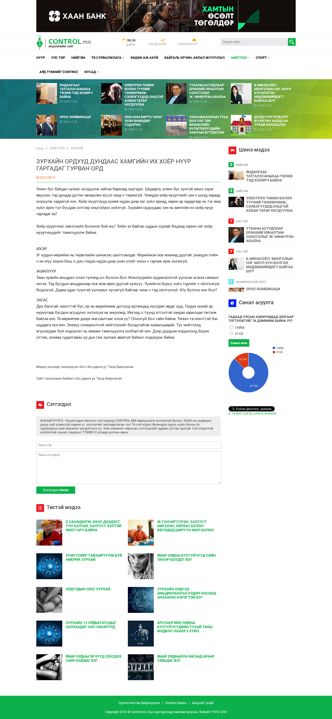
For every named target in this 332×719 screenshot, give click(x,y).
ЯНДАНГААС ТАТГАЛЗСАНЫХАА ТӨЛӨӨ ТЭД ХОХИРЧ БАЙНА (269, 176)
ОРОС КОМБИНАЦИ (263, 289)
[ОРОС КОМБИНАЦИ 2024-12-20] (68, 113)
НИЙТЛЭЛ (239, 58)
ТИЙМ (239, 328)
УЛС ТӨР (58, 58)
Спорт (262, 58)
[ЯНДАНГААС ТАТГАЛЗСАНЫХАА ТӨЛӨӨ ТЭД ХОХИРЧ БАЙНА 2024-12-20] (68, 81)
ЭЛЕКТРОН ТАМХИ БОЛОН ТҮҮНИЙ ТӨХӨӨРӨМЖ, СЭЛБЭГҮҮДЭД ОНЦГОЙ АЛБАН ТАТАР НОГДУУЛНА (269, 204)
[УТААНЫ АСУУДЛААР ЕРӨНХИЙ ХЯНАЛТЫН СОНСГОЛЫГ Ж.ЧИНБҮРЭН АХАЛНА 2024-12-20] (198, 81)
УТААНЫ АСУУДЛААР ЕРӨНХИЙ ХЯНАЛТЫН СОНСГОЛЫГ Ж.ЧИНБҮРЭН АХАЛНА (270, 234)
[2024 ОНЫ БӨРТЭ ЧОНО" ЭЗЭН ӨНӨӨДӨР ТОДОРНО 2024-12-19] (133, 113)
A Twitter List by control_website (252, 413)
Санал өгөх (238, 343)
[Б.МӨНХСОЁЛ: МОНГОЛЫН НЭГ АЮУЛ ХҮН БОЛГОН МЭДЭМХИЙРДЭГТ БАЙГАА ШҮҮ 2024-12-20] (263, 81)
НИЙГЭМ (78, 58)
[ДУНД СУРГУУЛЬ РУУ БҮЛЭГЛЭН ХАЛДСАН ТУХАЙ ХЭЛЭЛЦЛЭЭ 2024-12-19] (263, 113)
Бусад (91, 72)
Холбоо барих (175, 703)
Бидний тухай (203, 703)
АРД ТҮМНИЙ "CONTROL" (58, 72)
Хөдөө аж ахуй (144, 58)
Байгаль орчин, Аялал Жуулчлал (194, 58)
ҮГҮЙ (238, 334)
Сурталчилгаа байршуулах (139, 703)
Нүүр (40, 58)
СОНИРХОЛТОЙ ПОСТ (251, 282)
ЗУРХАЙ (77, 148)
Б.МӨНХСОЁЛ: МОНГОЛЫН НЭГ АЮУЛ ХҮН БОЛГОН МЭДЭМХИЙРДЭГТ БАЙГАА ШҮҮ (269, 265)
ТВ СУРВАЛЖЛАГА (106, 58)
